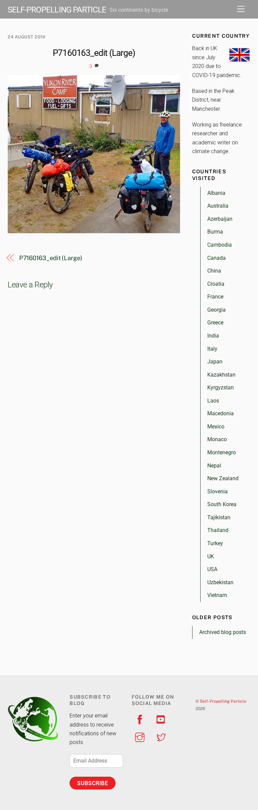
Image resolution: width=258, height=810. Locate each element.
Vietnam (217, 595)
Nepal (214, 465)
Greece (215, 322)
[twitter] (162, 737)
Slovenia (217, 491)
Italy (212, 349)
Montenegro (221, 452)
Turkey (215, 543)
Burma (215, 231)
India (213, 335)
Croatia (215, 284)
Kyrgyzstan (220, 387)
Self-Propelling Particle (223, 701)
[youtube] (162, 719)
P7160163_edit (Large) (94, 53)
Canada (216, 258)
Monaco (217, 439)
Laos (213, 400)
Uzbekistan (220, 582)
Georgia (216, 310)
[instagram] (141, 737)
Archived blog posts (222, 632)
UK (210, 556)
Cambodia (219, 245)
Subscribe (92, 783)
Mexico (215, 426)
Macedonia (220, 413)
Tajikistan (218, 517)
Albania (216, 193)
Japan (214, 361)
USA (212, 569)
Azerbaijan (219, 219)
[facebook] (141, 719)
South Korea (221, 504)
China (214, 271)
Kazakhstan (221, 375)
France (215, 296)
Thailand (217, 530)
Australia (217, 206)
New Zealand (223, 478)
